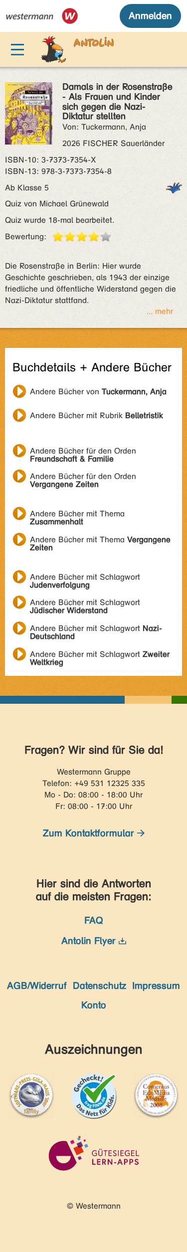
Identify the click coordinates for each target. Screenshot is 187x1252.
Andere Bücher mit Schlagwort (85, 578)
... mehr (160, 311)
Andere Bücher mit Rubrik (96, 415)
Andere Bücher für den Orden (83, 452)
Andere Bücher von (98, 391)
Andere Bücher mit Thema (77, 515)
